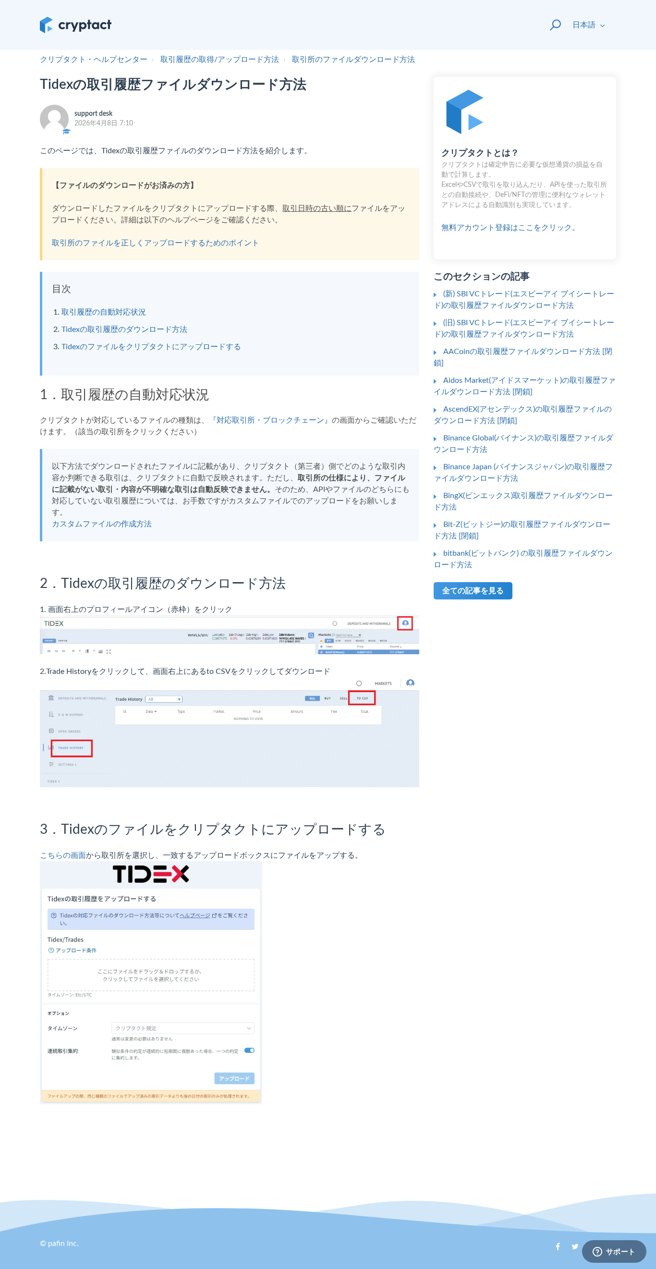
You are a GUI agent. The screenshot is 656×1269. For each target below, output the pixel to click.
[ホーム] (75, 25)
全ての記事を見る (473, 591)
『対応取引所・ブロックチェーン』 (270, 420)
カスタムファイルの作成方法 (102, 524)
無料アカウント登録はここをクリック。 (524, 190)
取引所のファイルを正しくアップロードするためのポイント (155, 243)
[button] (551, 25)
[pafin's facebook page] (553, 1250)
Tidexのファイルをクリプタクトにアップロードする (151, 347)
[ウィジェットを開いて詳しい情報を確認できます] (614, 1252)
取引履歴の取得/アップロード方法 (219, 59)
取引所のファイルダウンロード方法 (353, 59)
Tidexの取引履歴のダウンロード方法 (124, 329)
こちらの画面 (63, 855)
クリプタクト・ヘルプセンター (93, 59)
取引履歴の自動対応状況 (103, 312)
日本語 (584, 25)
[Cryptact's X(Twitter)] (571, 1250)
